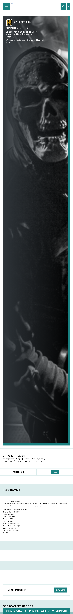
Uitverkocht (59, 611)
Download (60, 590)
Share (55, 472)
